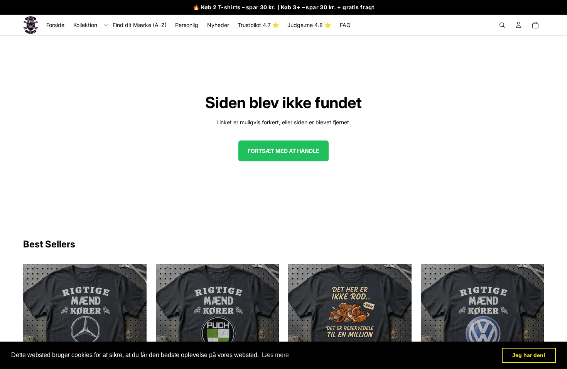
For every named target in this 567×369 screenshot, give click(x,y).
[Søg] (502, 25)
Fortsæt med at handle (283, 150)
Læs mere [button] (275, 355)
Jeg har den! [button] (528, 355)
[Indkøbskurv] (535, 25)
